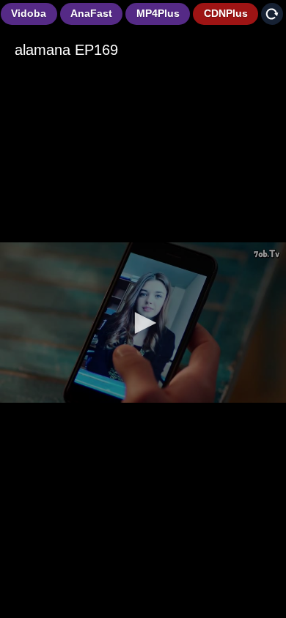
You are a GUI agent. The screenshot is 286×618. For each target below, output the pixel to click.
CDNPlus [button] (226, 13)
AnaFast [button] (91, 13)
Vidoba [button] (28, 13)
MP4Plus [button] (158, 13)
